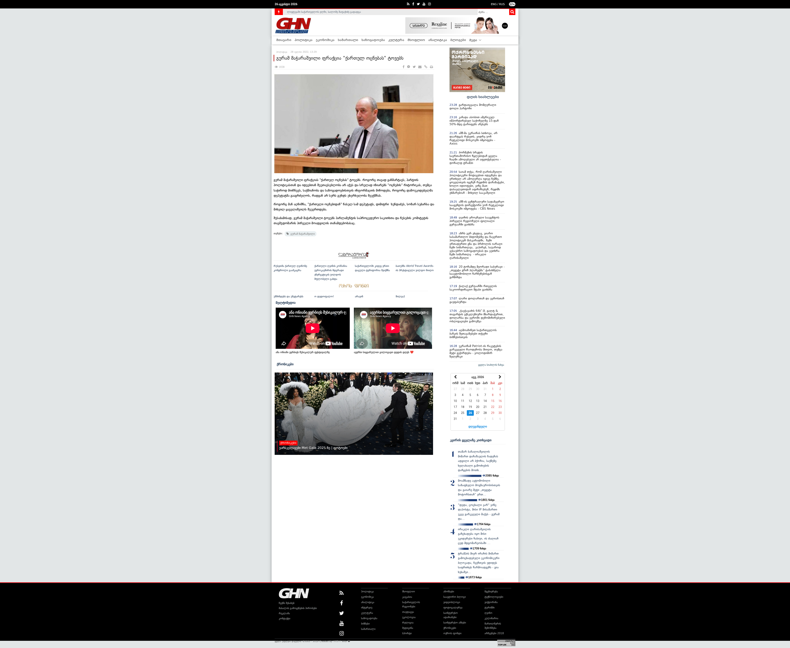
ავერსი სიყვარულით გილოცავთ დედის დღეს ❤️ (384, 352)
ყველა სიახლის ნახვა (491, 364)
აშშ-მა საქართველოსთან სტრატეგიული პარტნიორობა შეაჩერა (325, 11)
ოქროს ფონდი (452, 633)
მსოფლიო (416, 40)
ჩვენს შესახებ (286, 603)
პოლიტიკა (304, 40)
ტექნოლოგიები (493, 596)
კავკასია (407, 596)
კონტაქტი (284, 618)
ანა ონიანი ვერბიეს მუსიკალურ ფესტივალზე (303, 352)
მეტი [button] (473, 40)
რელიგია (408, 622)
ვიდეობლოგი (451, 602)
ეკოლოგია (409, 617)
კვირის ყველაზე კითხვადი (470, 440)
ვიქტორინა (491, 602)
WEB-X (337, 641)
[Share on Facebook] (403, 67)
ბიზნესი (365, 623)
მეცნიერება (491, 591)
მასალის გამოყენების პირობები (298, 608)
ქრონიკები (285, 364)
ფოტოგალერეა (452, 607)
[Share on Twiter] (414, 67)
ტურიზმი (489, 607)
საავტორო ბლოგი (454, 596)
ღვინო (488, 612)
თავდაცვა (408, 611)
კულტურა (396, 40)
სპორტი (407, 633)
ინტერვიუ (366, 607)
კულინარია (491, 618)
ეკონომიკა (325, 40)
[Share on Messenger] (408, 67)
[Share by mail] (420, 67)
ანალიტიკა (437, 40)
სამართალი (348, 40)
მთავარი (283, 40)
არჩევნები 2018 (494, 633)
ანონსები (448, 591)
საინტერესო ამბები (454, 622)
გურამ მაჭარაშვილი (302, 233)
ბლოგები (458, 40)
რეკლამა (284, 613)
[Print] (431, 67)
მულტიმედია (286, 302)
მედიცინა (407, 627)
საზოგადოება (373, 40)
